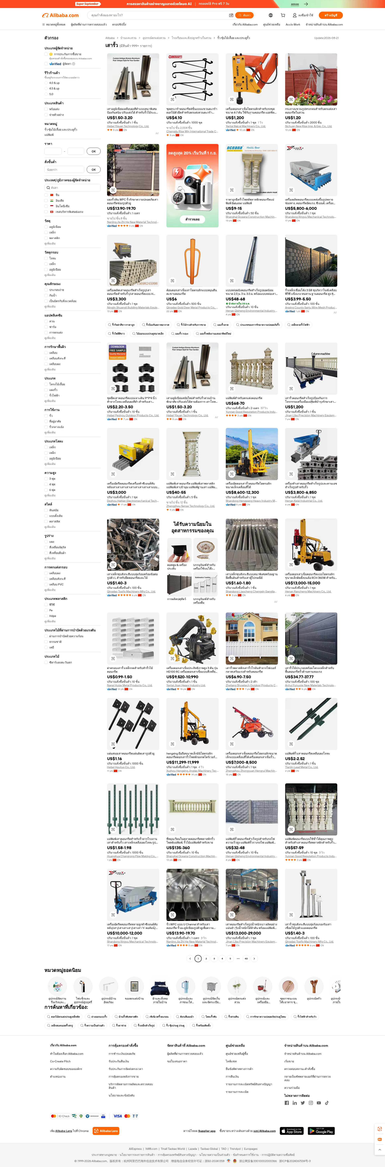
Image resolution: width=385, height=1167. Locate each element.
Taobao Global (209, 1148)
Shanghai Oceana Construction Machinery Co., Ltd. (252, 216)
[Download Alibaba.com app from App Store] (292, 1131)
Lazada (192, 1148)
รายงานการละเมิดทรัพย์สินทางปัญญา (249, 1084)
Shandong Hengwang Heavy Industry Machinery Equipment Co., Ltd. (252, 500)
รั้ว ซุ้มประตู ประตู (175, 1025)
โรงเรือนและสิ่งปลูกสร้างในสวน (191, 38)
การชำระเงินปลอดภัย (122, 1053)
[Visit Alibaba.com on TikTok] (326, 1102)
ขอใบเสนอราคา (177, 1061)
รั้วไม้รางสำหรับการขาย (193, 324)
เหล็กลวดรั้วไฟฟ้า (300, 324)
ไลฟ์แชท (231, 1061)
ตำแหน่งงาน (58, 1076)
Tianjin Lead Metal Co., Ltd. (301, 767)
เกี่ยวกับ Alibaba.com (63, 1045)
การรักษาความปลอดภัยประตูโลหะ (268, 1016)
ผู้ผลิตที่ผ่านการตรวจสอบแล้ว (185, 1053)
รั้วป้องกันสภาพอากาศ (157, 324)
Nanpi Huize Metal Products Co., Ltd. (129, 685)
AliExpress (135, 1148)
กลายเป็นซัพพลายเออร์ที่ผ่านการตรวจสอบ (307, 1078)
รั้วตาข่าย (121, 1025)
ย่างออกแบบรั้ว (99, 1016)
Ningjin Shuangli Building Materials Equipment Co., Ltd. (133, 307)
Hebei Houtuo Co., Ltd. (121, 767)
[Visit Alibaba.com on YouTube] (318, 1102)
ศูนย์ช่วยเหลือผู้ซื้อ (237, 1053)
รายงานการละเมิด (237, 1091)
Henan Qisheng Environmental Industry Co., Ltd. (252, 310)
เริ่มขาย (289, 1061)
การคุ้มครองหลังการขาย (124, 1076)
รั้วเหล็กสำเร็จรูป (146, 1025)
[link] (380, 1129)
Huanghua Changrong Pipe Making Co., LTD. (133, 856)
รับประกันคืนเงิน (119, 1061)
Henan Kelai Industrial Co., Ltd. (304, 500)
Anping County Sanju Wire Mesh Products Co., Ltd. (311, 307)
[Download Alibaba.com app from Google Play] (321, 1131)
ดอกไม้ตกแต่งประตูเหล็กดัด (65, 1016)
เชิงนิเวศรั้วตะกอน (159, 1016)
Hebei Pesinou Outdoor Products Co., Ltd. (133, 415)
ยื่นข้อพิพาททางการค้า (239, 1069)
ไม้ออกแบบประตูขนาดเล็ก (150, 333)
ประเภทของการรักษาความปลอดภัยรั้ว (260, 324)
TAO (223, 1148)
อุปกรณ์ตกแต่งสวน (154, 38)
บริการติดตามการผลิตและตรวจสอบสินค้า (131, 1086)
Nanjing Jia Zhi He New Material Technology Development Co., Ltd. (133, 222)
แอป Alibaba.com (264, 1131)
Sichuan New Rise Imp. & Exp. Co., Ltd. (308, 126)
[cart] (284, 15)
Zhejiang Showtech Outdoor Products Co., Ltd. (252, 685)
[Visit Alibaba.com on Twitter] (302, 1102)
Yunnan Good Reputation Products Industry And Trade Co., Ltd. (252, 411)
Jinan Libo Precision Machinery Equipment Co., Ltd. (311, 415)
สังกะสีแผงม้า (187, 1016)
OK (94, 151)
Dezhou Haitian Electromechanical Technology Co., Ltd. (133, 500)
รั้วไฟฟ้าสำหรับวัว (307, 1016)
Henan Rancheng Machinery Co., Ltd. (308, 591)
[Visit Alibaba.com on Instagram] (310, 1102)
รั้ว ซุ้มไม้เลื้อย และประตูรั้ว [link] (233, 38)
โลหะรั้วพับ (211, 1016)
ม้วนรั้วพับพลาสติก (128, 1016)
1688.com (151, 1148)
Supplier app (207, 1131)
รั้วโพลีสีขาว (118, 333)
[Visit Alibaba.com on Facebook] (286, 1102)
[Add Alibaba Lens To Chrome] (106, 1131)
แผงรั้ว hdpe (181, 333)
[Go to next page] (254, 958)
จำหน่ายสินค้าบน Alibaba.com (302, 1053)
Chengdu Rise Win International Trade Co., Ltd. (192, 131)
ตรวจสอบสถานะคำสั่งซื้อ (299, 1069)
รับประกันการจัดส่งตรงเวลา (126, 1069)
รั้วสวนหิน (233, 1016)
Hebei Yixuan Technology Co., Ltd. (128, 126)
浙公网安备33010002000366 (258, 1161)
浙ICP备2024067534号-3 (295, 1161)
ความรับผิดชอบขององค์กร (66, 1069)
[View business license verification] (229, 1161)
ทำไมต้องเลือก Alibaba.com (66, 1053)
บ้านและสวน (129, 38)
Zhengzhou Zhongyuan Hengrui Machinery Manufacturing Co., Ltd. (252, 770)
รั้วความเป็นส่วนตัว (94, 1025)
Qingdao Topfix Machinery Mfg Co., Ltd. (131, 591)
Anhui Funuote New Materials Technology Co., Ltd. (311, 685)
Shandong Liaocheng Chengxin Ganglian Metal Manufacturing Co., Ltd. (252, 591)
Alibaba (109, 38)
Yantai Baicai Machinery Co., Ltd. (246, 126)
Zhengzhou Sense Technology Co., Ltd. (190, 506)
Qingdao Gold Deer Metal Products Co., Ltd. (192, 307)
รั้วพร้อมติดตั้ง (203, 1025)
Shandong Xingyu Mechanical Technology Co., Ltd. (311, 216)
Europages (250, 1148)
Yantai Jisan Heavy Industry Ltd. (186, 685)
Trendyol (235, 1148)
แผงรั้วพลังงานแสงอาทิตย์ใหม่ (215, 333)
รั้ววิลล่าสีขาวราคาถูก (123, 324)
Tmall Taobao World (173, 1148)
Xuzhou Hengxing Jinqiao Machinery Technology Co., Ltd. (192, 770)
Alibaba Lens (63, 1131)
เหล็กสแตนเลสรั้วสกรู (62, 1025)
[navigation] (73, 499)
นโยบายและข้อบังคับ (122, 1095)
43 (246, 958)
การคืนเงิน (232, 1076)
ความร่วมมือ (292, 1087)
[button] (231, 15)
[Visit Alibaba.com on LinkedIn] (294, 1102)
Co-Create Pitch (60, 1061)
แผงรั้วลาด (223, 324)
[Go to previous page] (190, 958)
